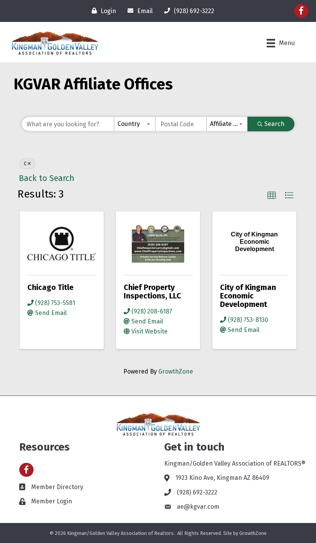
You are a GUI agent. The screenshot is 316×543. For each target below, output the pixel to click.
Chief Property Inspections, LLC (152, 291)
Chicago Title (50, 287)
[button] (271, 195)
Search (274, 123)
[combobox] (134, 124)
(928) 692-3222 (197, 492)
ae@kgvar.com (198, 506)
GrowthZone (175, 371)
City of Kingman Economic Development (248, 296)
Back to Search (46, 178)
